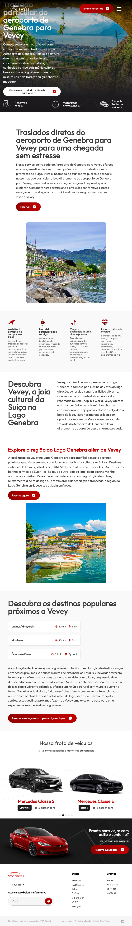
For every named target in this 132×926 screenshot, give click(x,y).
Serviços (111, 888)
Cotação (111, 892)
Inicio (110, 880)
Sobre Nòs (112, 884)
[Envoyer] (48, 901)
